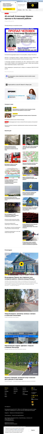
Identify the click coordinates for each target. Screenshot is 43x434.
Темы (6, 394)
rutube (32, 397)
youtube (33, 395)
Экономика (16, 389)
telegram (35, 395)
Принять (33, 430)
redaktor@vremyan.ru (10, 420)
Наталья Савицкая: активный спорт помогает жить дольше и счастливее (20, 377)
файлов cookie (17, 429)
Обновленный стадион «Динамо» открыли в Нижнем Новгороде (19, 345)
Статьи (6, 389)
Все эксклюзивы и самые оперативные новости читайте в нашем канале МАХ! (21, 77)
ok (37, 395)
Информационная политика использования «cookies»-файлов (15, 426)
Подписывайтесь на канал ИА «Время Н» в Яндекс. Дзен (19, 84)
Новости (6, 387)
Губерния (24, 389)
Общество (15, 391)
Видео (6, 396)
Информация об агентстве (9, 422)
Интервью (6, 391)
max (33, 397)
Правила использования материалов (11, 423)
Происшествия (25, 391)
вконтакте (32, 395)
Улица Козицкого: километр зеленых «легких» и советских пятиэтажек (20, 313)
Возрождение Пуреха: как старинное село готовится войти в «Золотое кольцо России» (20, 277)
